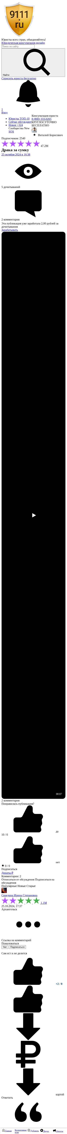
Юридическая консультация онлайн (23, 42)
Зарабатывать (9, 229)
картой (59, 1094)
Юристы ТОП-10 (19, 118)
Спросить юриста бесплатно (18, 78)
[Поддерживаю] (28, 983)
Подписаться (9, 869)
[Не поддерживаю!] (28, 1011)
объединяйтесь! (36, 39)
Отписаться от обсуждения (17, 879)
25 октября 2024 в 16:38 (15, 154)
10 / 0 (4, 834)
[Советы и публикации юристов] (19, 36)
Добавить (34, 1131)
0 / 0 (7, 865)
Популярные (9, 885)
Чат (5, 947)
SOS (11, 131)
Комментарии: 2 (11, 876)
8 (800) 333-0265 (41, 118)
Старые (31, 885)
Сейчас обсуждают (20, 121)
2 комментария (10, 800)
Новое (16, 125)
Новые (22, 885)
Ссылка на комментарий (16, 940)
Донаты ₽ (7, 872)
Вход (4, 112)
